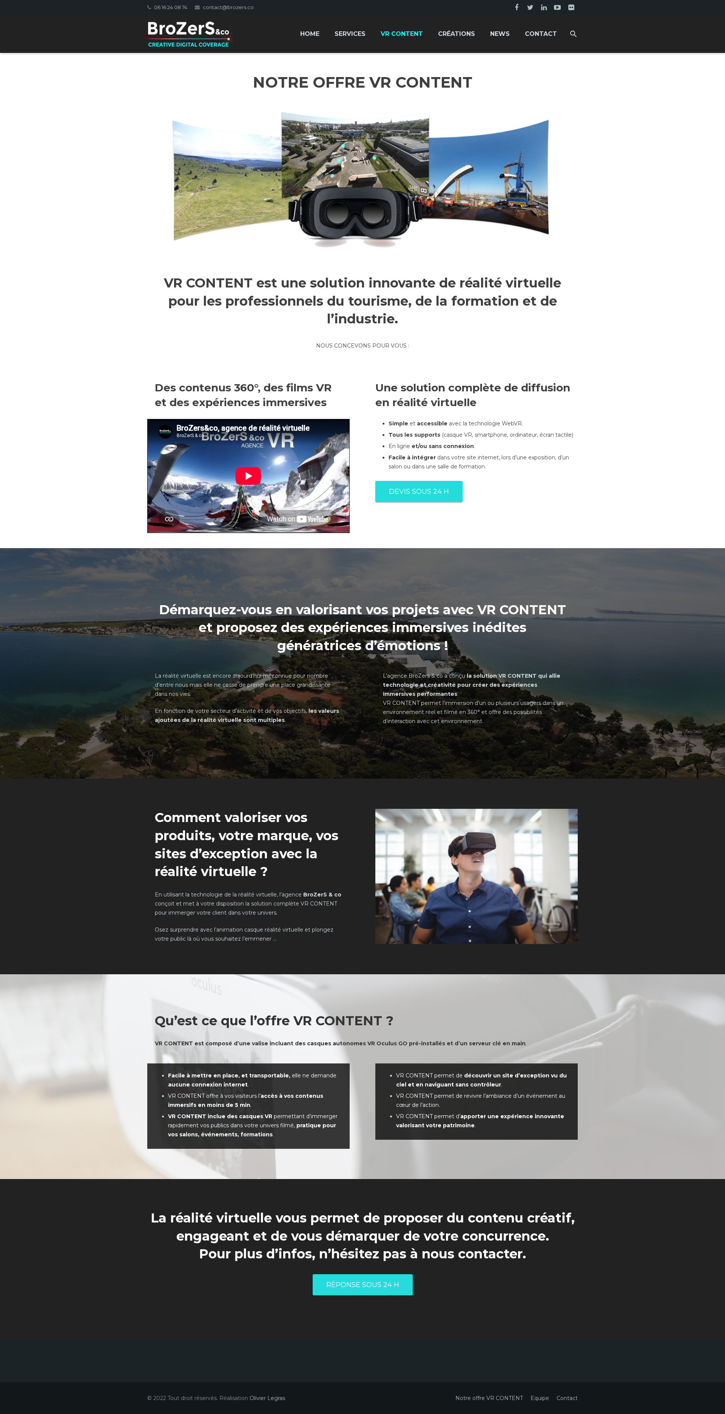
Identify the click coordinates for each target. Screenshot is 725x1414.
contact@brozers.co (228, 7)
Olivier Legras (267, 1398)
